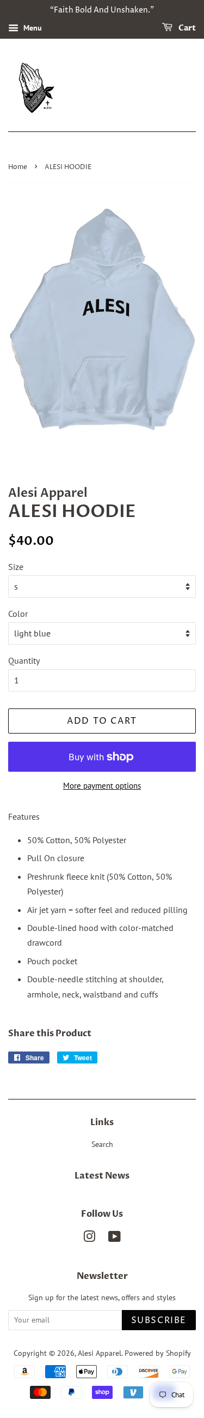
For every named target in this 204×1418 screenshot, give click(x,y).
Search (102, 1144)
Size (15, 566)
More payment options (102, 785)
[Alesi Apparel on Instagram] (89, 1238)
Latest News (102, 1176)
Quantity (24, 660)
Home (17, 167)
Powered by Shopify (158, 1353)
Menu (31, 28)
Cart (186, 28)
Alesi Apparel (99, 1353)
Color (18, 613)
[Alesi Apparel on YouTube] (114, 1238)
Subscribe (159, 1320)
